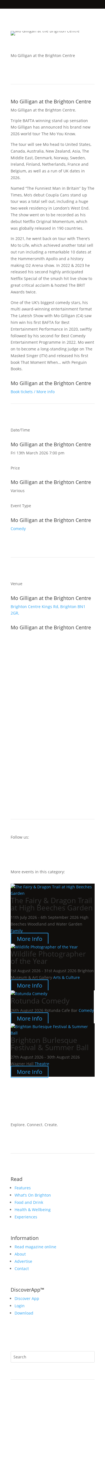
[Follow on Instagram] (26, 853)
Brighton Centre (26, 606)
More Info (29, 939)
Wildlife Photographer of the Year (48, 957)
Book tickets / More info (33, 391)
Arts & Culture (66, 977)
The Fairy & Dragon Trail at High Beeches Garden (52, 904)
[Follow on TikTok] (37, 853)
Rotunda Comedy (40, 1001)
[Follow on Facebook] (15, 853)
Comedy (18, 528)
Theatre (42, 1063)
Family (17, 930)
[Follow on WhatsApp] (15, 1336)
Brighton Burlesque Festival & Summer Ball (50, 1043)
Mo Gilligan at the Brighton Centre (51, 101)
